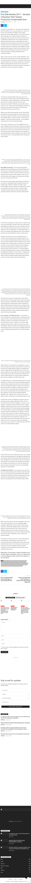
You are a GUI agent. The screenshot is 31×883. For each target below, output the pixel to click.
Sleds (7, 11)
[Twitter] (5, 25)
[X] (18, 824)
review (19, 562)
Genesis (25, 560)
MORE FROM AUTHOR (20, 597)
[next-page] (16, 616)
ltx (7, 562)
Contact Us (20, 879)
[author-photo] (15, 588)
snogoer (14, 563)
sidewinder (3, 563)
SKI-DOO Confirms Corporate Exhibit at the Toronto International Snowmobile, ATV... (19, 848)
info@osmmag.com (18, 821)
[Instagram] (15, 824)
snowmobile (8, 564)
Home (2, 9)
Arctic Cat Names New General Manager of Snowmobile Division (7, 579)
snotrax (26, 563)
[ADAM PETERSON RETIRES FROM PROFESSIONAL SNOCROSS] (15, 603)
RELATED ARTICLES (10, 597)
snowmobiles (14, 564)
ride (22, 562)
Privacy (15, 879)
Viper (15, 565)
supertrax (7, 565)
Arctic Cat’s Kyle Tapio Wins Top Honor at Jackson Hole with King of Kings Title (23, 580)
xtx (17, 565)
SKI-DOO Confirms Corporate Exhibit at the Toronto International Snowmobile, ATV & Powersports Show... (14, 728)
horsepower (3, 562)
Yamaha (20, 565)
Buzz (2, 859)
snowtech (20, 564)
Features (5, 9)
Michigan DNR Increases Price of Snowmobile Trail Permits (15, 734)
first (21, 560)
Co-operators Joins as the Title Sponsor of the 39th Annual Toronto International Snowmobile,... (15, 717)
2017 (7, 560)
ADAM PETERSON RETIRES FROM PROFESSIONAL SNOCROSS (14, 609)
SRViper (2, 565)
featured (17, 560)
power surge (14, 562)
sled (7, 563)
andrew (3, 21)
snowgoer (3, 564)
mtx (10, 562)
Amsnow (10, 560)
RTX (25, 562)
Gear (2, 872)
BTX (14, 560)
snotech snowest (20, 563)
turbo (11, 565)
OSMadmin (3, 719)
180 (4, 560)
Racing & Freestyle (5, 865)
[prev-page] (14, 616)
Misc (2, 868)
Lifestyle (2, 870)
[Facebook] (2, 25)
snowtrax (25, 564)
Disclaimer (10, 879)
